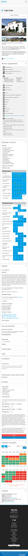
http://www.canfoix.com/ (9, 501)
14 (17, 459)
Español (14, 543)
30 (24, 463)
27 (14, 463)
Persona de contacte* (6, 349)
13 (14, 459)
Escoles (14, 532)
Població (4, 344)
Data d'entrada (5, 404)
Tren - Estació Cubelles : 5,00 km (9, 316)
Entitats (14, 533)
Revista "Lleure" (14, 526)
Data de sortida (5, 409)
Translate (17, 546)
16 (24, 459)
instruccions (19, 297)
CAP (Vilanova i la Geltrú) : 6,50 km (9, 314)
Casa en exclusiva (5, 396)
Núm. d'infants (5, 382)
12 (10, 459)
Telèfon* (3, 353)
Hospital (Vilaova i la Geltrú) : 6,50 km (9, 315)
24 (3, 463)
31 (3, 465)
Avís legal (14, 537)
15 (21, 459)
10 (3, 459)
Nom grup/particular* (6, 334)
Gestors (14, 536)
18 (6, 461)
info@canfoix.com (13, 497)
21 (17, 461)
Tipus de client (5, 339)
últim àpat (4, 411)
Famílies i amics (14, 534)
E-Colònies (14, 524)
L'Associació (14, 523)
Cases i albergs (14, 529)
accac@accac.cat (14, 516)
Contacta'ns (14, 540)
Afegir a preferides (14, 15)
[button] (8, 39)
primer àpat (4, 406)
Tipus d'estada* (5, 386)
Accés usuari (14, 541)
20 (14, 461)
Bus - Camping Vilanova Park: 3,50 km (11, 318)
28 (17, 463)
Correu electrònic (5, 358)
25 (6, 463)
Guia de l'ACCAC (14, 525)
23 (24, 461)
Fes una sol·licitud (14, 530)
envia (14, 437)
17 (3, 461)
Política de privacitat (14, 538)
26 (10, 463)
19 (10, 461)
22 (21, 461)
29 (21, 463)
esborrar (14, 435)
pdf (10, 289)
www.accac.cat (15, 517)
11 (6, 459)
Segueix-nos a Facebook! (9, 58)
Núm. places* (4, 377)
